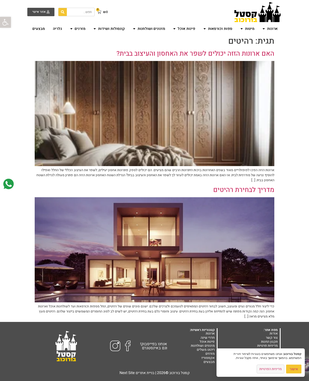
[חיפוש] (62, 12)
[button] (5, 22)
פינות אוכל (186, 28)
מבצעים (38, 28)
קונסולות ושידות (111, 28)
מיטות (249, 28)
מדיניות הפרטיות (270, 369)
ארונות (272, 28)
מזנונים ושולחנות (151, 28)
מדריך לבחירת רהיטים (243, 190)
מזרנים (80, 28)
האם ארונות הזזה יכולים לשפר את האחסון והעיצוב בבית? (195, 53)
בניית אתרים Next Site (137, 373)
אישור (294, 369)
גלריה (57, 28)
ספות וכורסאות (220, 28)
